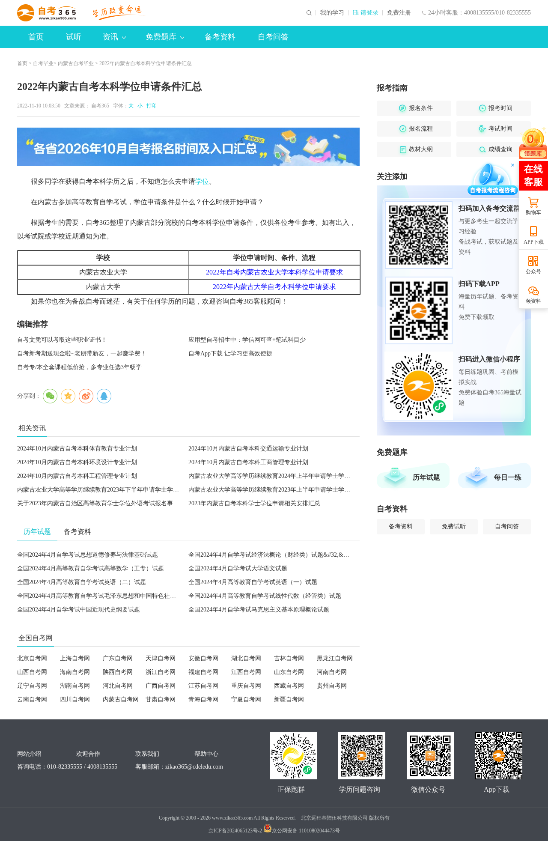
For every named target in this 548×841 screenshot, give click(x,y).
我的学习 (332, 13)
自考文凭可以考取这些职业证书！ (62, 340)
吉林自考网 (289, 658)
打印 (150, 106)
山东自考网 (289, 672)
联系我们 (147, 754)
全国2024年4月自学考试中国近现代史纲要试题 (78, 609)
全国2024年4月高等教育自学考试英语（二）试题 (81, 582)
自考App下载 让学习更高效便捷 (230, 353)
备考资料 (220, 37)
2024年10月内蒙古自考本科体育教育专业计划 (77, 448)
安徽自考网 (203, 658)
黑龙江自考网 (335, 658)
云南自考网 (32, 699)
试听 (73, 37)
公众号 (533, 271)
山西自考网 (32, 672)
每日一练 (507, 477)
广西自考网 (161, 686)
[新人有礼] (533, 142)
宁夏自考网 (246, 699)
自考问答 (273, 37)
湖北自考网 (246, 658)
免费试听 (454, 526)
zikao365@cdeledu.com (194, 766)
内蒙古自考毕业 (76, 63)
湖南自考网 (75, 686)
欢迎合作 (88, 754)
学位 (202, 181)
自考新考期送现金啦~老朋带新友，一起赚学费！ (81, 353)
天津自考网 (161, 658)
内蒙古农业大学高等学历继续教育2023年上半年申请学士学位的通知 (278, 489)
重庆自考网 (246, 686)
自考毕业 (43, 63)
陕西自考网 (118, 672)
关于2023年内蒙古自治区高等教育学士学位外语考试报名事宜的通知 (107, 503)
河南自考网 (332, 672)
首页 (36, 37)
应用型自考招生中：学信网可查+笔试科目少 (247, 340)
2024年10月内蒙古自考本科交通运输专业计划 (248, 448)
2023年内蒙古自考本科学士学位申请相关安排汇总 (254, 503)
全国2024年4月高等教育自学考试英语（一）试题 (252, 582)
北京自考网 (32, 658)
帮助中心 (206, 754)
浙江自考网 (161, 672)
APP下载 (534, 242)
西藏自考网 (289, 686)
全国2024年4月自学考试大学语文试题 (237, 568)
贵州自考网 (332, 686)
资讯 (110, 37)
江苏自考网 (203, 686)
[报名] (188, 147)
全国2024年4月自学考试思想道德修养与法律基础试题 (87, 555)
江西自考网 (246, 672)
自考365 (100, 106)
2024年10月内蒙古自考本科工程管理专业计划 (77, 476)
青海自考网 (203, 699)
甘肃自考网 (161, 699)
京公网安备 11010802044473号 (306, 831)
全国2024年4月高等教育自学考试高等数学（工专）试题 (90, 568)
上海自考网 (75, 658)
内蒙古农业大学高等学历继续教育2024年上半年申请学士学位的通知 (278, 476)
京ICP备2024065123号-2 (235, 831)
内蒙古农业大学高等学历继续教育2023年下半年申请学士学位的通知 (107, 489)
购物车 (533, 212)
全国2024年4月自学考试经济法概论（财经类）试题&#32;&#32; (271, 555)
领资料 (533, 301)
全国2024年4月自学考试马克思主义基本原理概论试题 (258, 609)
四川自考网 (75, 699)
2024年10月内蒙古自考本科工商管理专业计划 (248, 462)
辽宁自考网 (32, 686)
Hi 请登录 (365, 13)
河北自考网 (118, 686)
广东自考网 (118, 658)
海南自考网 (75, 672)
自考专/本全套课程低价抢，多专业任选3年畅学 (79, 367)
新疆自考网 (289, 699)
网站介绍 (29, 754)
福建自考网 (203, 672)
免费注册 (399, 13)
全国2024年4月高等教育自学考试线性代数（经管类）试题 (264, 596)
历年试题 (426, 477)
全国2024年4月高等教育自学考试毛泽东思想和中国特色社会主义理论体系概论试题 (126, 596)
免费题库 (161, 37)
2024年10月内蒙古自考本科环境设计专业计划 (77, 462)
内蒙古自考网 (121, 699)
